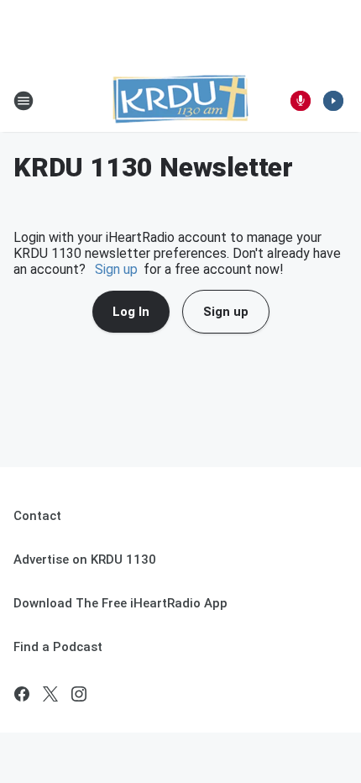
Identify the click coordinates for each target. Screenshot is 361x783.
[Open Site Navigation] (23, 101)
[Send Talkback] (300, 101)
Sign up (116, 269)
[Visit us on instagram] (79, 694)
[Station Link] (180, 101)
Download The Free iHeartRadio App (120, 603)
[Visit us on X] (50, 694)
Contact (37, 515)
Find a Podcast (57, 646)
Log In (130, 311)
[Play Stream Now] (333, 101)
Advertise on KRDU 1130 (84, 559)
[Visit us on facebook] (22, 694)
